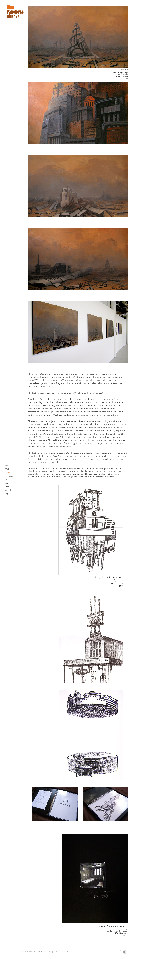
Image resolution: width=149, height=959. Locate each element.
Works (7, 469)
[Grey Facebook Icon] (120, 952)
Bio (6, 479)
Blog (6, 483)
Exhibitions (9, 476)
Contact (8, 490)
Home (7, 465)
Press (7, 486)
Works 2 (8, 472)
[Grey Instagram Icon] (125, 952)
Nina (10, 7)
